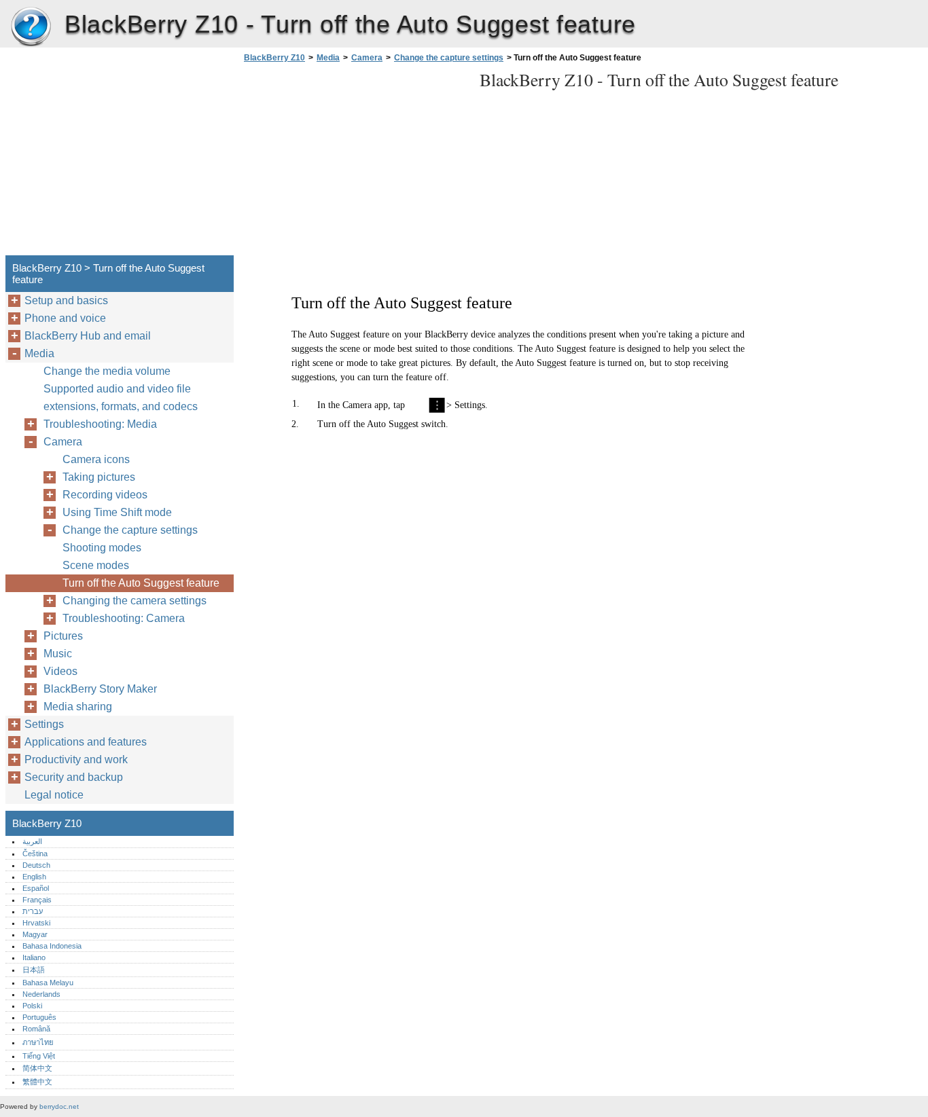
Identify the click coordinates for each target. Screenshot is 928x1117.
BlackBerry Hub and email (87, 336)
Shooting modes (102, 547)
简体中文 (37, 1068)
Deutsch (36, 865)
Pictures (63, 636)
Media (328, 57)
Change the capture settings (448, 57)
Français (37, 900)
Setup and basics (66, 300)
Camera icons (96, 459)
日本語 (33, 970)
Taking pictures (99, 477)
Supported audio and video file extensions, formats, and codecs (120, 397)
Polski (32, 1006)
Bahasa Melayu (47, 982)
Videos (60, 671)
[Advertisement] (354, 163)
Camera (366, 57)
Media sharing (77, 706)
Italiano (34, 957)
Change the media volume (107, 371)
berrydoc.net (59, 1106)
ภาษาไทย (38, 1042)
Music (57, 653)
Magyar (35, 934)
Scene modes (96, 565)
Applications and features (85, 742)
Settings (44, 724)
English (34, 877)
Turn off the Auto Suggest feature (141, 583)
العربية (32, 841)
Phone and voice (65, 318)
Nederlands (41, 994)
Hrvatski (36, 923)
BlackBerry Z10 (30, 27)
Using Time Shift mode (117, 512)
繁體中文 (37, 1082)
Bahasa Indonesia (52, 946)
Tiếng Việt (38, 1056)
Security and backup (73, 777)
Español (35, 888)
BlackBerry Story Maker (100, 689)
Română (36, 1029)
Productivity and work (76, 759)
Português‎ (39, 1017)
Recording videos (105, 494)
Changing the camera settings (135, 600)
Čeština (35, 853)
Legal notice (54, 795)
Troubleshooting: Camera (124, 618)
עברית (32, 911)
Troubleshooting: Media (100, 424)
